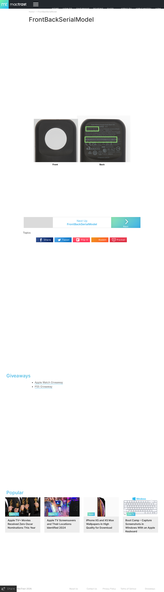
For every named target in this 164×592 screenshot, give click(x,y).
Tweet (66, 240)
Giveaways (150, 589)
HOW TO (67, 9)
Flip (78, 238)
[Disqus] (82, 329)
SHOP (110, 9)
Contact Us (92, 589)
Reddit (103, 240)
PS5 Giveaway (43, 386)
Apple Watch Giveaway (49, 382)
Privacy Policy (109, 589)
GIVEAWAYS (82, 9)
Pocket (121, 240)
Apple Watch (143, 9)
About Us (73, 589)
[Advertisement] (82, 106)
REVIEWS (98, 9)
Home (31, 12)
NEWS (55, 9)
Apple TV (126, 9)
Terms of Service (128, 589)
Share (47, 240)
